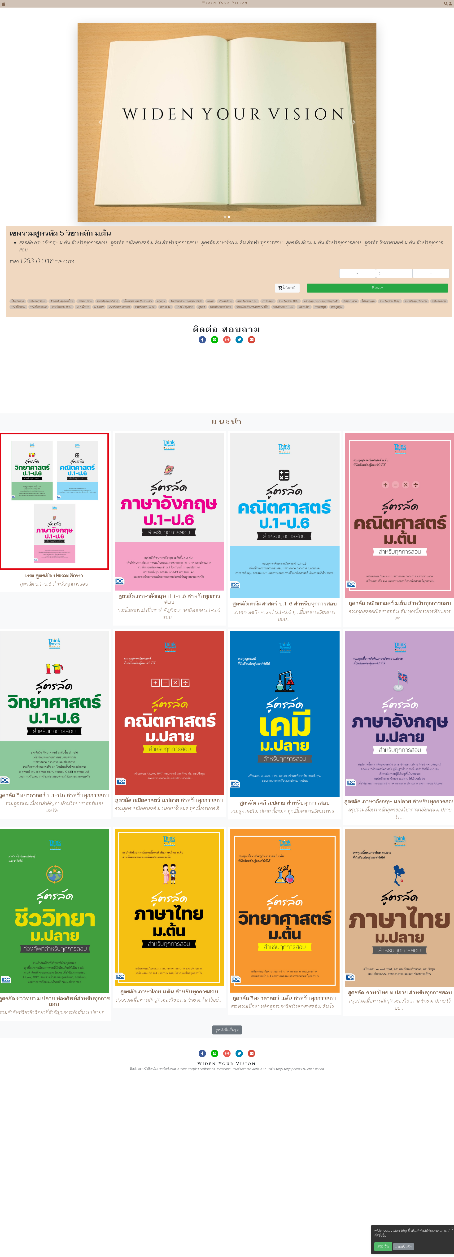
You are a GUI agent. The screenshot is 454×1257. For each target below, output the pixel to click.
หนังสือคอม (439, 476)
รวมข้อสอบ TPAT (289, 476)
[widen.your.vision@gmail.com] (251, 513)
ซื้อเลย (377, 462)
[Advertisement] (142, 555)
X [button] (452, 1228)
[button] (446, 3)
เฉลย (210, 476)
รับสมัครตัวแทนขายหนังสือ (186, 476)
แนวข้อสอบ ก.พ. (247, 476)
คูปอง (201, 482)
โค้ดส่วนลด (18, 476)
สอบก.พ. (165, 482)
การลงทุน (268, 476)
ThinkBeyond (184, 482)
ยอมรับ (383, 1246)
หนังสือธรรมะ (37, 476)
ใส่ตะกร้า (289, 462)
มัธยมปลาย (85, 476)
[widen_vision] (239, 513)
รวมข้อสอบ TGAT (390, 476)
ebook (161, 476)
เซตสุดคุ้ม (336, 482)
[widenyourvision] (202, 513)
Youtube (304, 482)
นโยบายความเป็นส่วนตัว (137, 476)
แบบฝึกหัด (83, 482)
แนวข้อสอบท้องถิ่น (416, 476)
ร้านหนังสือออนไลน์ (62, 476)
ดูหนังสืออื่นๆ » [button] (227, 1204)
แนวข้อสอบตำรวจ (107, 476)
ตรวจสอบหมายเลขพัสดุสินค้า (321, 476)
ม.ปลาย (99, 482)
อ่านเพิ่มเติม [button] (403, 1246)
